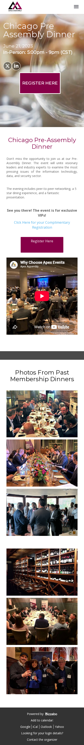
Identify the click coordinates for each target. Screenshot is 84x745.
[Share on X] (7, 66)
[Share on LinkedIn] (16, 66)
